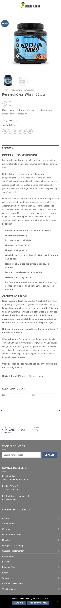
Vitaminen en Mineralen (13, 583)
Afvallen (6, 518)
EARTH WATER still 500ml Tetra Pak (13, 431)
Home (5, 90)
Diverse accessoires (11, 534)
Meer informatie (38, 603)
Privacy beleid (9, 499)
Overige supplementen (13, 550)
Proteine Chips (9, 567)
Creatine (6, 529)
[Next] (54, 43)
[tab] (30, 148)
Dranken (29, 90)
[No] (57, 602)
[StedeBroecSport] (30, 5)
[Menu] (4, 4)
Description (8, 148)
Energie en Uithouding (13, 545)
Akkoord (19, 603)
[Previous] (6, 43)
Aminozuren (8, 523)
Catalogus (16, 90)
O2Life (35, 430)
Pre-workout (8, 556)
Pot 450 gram (11, 125)
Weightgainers (9, 588)
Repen (5, 572)
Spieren (5, 578)
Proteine (6, 561)
